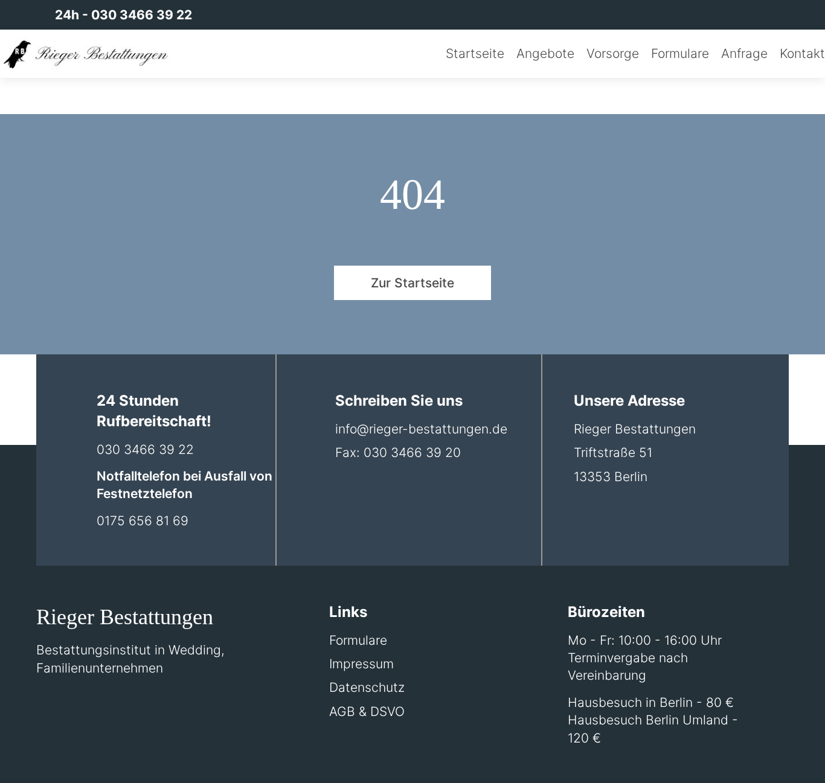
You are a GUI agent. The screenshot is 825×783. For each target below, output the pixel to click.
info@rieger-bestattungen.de (421, 428)
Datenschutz (367, 687)
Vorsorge (612, 53)
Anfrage (744, 53)
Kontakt (802, 53)
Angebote (545, 53)
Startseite (475, 53)
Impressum (361, 663)
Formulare (680, 53)
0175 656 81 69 (142, 520)
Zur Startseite (412, 282)
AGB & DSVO (367, 711)
